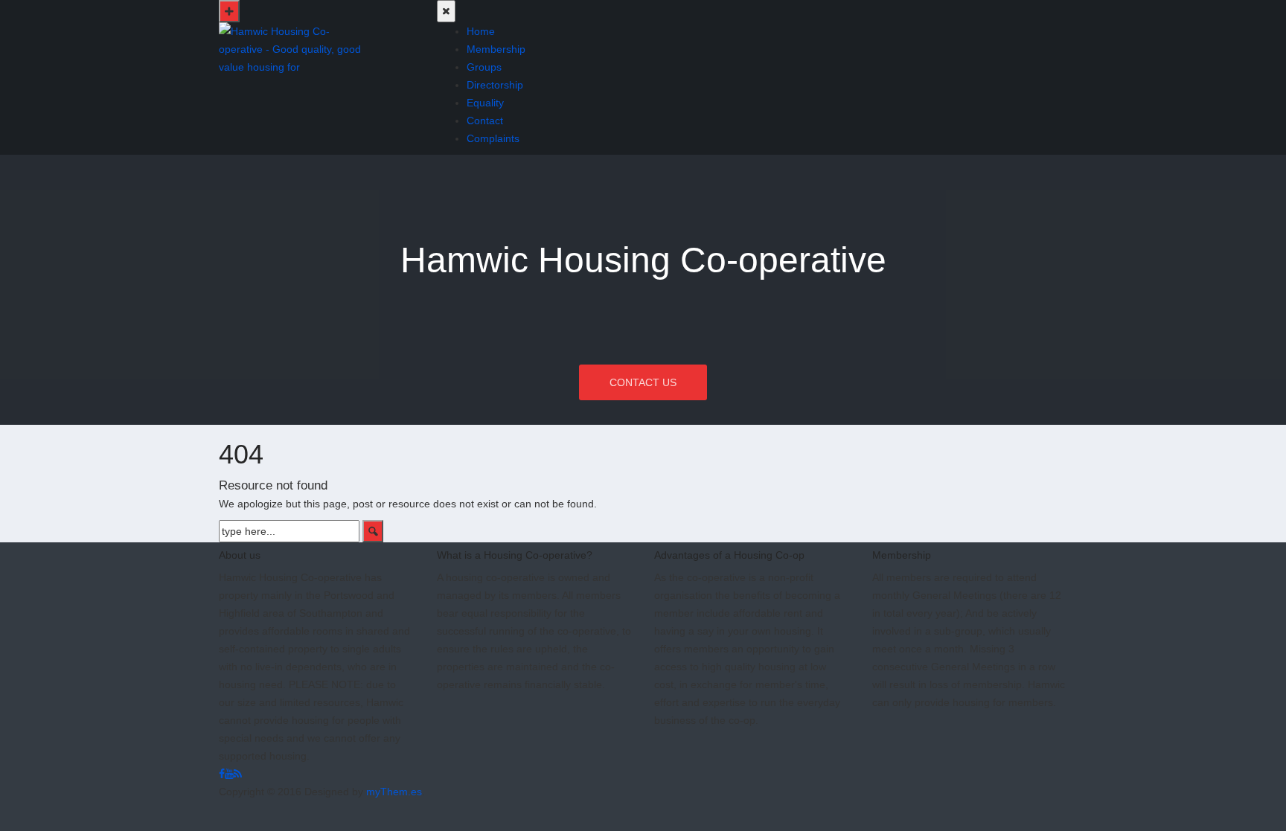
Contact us (643, 382)
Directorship (495, 85)
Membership (496, 49)
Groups (484, 67)
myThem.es (394, 792)
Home (481, 31)
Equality (485, 103)
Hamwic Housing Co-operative (643, 260)
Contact (485, 120)
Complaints (493, 138)
